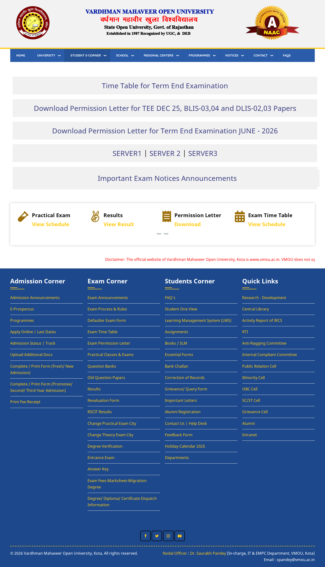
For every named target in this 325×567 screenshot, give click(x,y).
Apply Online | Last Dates (33, 331)
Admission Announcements (35, 297)
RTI (245, 331)
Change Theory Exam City (110, 434)
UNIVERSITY (46, 55)
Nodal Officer (175, 553)
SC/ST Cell (251, 400)
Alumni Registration (183, 411)
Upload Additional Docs (31, 354)
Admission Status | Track (32, 343)
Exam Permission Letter (109, 343)
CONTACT (261, 55)
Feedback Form (178, 434)
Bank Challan (176, 366)
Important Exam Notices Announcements (167, 178)
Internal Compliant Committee (269, 354)
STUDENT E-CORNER (85, 55)
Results (94, 389)
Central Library (255, 309)
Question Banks (102, 366)
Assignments (176, 331)
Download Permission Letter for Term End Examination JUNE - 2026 (165, 131)
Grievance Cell (255, 411)
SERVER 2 (165, 153)
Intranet (249, 434)
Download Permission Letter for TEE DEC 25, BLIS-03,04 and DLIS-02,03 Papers (165, 108)
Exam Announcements (108, 297)
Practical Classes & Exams (111, 354)
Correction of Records (185, 377)
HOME (20, 55)
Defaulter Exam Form (107, 320)
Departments (177, 457)
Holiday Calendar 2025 (185, 446)
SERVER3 (202, 153)
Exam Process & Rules (107, 309)
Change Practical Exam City (112, 423)
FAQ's (170, 297)
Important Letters (181, 400)
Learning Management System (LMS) (198, 320)
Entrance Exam (101, 457)
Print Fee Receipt (25, 401)
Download (187, 224)
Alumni (248, 423)
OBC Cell (249, 389)
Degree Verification (105, 446)
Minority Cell (253, 377)
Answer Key (98, 469)
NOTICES (231, 55)
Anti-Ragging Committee (264, 343)
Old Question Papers (106, 377)
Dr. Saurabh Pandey (208, 553)
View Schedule (50, 224)
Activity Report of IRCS (262, 320)
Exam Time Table (103, 331)
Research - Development (264, 297)
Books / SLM (176, 343)
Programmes (22, 320)
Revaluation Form (103, 400)
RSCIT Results (100, 411)
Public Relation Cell (259, 366)
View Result (118, 224)
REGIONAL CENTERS (158, 55)
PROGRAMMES (199, 55)
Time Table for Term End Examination (165, 85)
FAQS (287, 55)
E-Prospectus (22, 309)
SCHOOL (122, 55)
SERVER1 (127, 153)
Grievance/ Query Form (186, 389)
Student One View (181, 309)
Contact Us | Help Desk (186, 423)
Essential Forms (179, 354)
